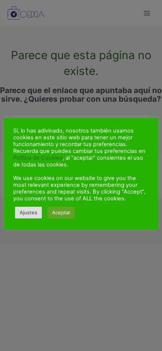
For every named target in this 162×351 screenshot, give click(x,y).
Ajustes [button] (28, 212)
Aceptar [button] (61, 212)
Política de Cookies (38, 157)
